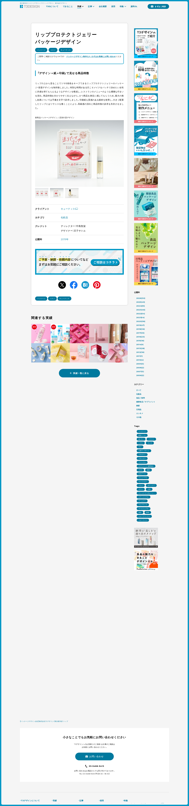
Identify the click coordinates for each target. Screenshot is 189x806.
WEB (140, 470)
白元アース (142, 474)
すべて (138, 390)
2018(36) (140, 329)
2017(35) (140, 333)
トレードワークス (144, 516)
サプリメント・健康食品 (146, 466)
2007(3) (140, 371)
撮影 (148, 470)
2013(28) (140, 348)
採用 (102, 800)
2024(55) (140, 306)
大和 (149, 489)
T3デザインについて (30, 800)
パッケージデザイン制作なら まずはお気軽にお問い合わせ (91, 56)
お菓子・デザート (144, 450)
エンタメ (139, 413)
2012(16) (140, 352)
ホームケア (142, 501)
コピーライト (143, 520)
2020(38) (140, 321)
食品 (140, 512)
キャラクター (143, 481)
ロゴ (140, 447)
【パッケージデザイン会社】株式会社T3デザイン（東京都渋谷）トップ (44, 721)
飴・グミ (141, 439)
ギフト (141, 489)
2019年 (65, 239)
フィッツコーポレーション (147, 493)
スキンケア (142, 458)
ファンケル (142, 462)
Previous (40, 153)
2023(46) (140, 310)
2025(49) (140, 302)
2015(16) (140, 341)
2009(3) (140, 364)
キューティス (66, 50)
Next (119, 153)
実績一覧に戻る (81, 373)
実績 (55, 800)
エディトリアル (143, 497)
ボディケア (151, 485)
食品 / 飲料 (140, 398)
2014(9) (140, 344)
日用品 (138, 409)
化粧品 (64, 217)
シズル (141, 443)
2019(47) (140, 325)
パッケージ (41, 50)
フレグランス (143, 505)
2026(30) (140, 298)
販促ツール (142, 435)
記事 (81, 800)
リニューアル (143, 478)
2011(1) (139, 356)
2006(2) (140, 375)
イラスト (151, 439)
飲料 (147, 512)
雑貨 (138, 406)
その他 (138, 417)
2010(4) (140, 360)
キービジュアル (143, 508)
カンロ (150, 443)
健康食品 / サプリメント (145, 402)
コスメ (53, 50)
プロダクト (142, 454)
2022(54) (140, 314)
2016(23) (140, 337)
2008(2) (140, 368)
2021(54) (140, 317)
